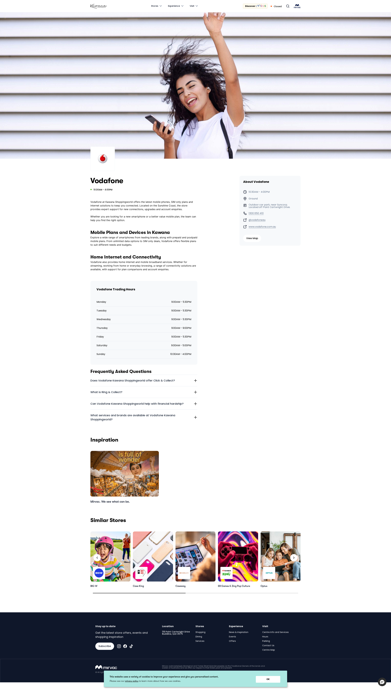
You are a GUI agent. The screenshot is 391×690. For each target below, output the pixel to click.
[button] (382, 682)
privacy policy (131, 681)
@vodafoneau (257, 220)
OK (268, 679)
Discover (250, 6)
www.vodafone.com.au (262, 227)
